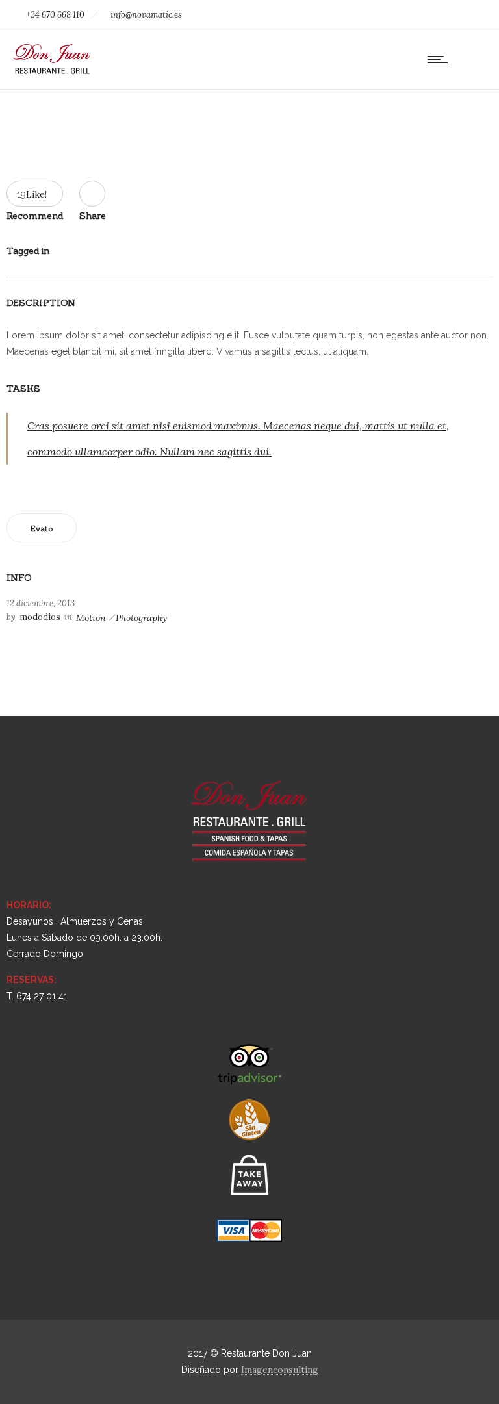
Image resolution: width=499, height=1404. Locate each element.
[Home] (52, 73)
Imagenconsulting (279, 1369)
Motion (91, 618)
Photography (141, 618)
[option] (249, 130)
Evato (41, 528)
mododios (39, 616)
